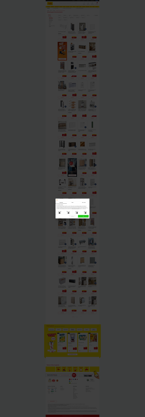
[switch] (68, 213)
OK (83, 216)
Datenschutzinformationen (75, 208)
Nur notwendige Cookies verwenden (72, 216)
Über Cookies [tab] (84, 202)
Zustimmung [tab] (61, 202)
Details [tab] (72, 202)
